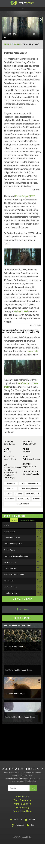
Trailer (6, 525)
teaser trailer (33, 351)
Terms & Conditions (22, 811)
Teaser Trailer (9, 531)
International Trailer (12, 538)
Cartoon (10, 489)
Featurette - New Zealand (14, 574)
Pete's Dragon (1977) (25, 196)
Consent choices (22, 804)
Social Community (22, 800)
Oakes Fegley (23, 499)
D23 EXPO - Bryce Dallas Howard (16, 556)
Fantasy (19, 494)
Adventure (11, 484)
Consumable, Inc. (25, 837)
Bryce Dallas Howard (30, 484)
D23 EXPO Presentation (13, 544)
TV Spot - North (10, 562)
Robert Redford (22, 504)
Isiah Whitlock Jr (32, 494)
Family (8, 494)
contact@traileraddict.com (15, 778)
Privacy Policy (22, 807)
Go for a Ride (9, 581)
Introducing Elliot (11, 593)
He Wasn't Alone (10, 587)
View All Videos (22, 599)
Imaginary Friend (10, 568)
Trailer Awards (22, 796)
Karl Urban (9, 499)
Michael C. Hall (21, 311)
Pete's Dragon (13, 44)
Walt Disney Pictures (30, 489)
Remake (36, 499)
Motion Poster (9, 550)
